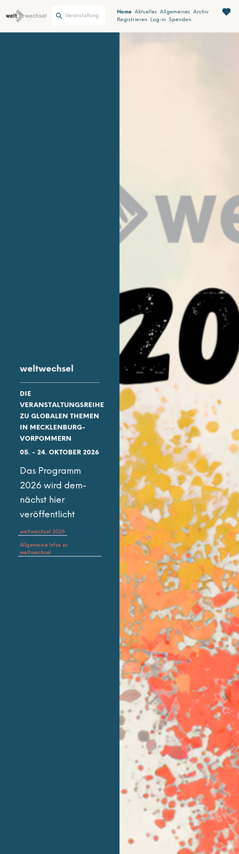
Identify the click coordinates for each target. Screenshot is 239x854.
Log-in (158, 19)
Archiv (201, 12)
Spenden (180, 19)
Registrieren (132, 19)
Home (124, 12)
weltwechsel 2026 (42, 531)
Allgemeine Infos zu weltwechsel (44, 549)
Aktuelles (146, 12)
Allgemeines (175, 12)
